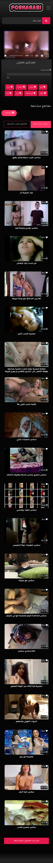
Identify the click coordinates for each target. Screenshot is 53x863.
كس (17, 93)
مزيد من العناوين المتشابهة (26, 841)
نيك (7, 93)
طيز (41, 87)
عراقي (31, 87)
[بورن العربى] (27, 8)
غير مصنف (29, 93)
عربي (8, 87)
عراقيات (20, 87)
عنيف (41, 93)
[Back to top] (44, 855)
